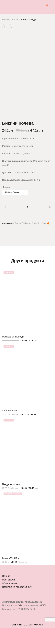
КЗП (43, 605)
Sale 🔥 (46, 223)
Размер (7, 187)
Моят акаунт (8, 579)
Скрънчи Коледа (10, 410)
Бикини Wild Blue (11, 558)
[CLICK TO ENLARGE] (48, 37)
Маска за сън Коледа (13, 336)
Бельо (15, 19)
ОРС (20, 605)
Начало (5, 19)
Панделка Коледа (11, 484)
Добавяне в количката (27, 625)
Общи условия (9, 583)
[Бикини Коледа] (3, 230)
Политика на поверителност (16, 587)
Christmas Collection (31, 223)
